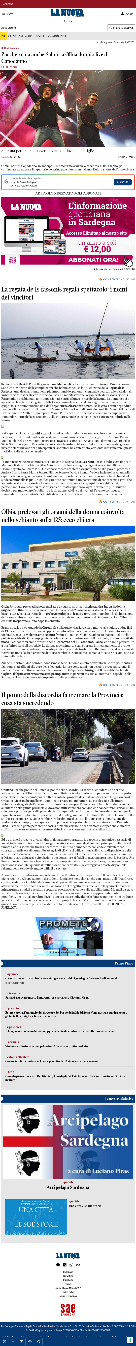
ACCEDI (129, 14)
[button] (68, 936)
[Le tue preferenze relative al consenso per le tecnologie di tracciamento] (130, 1340)
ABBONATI (8, 4)
